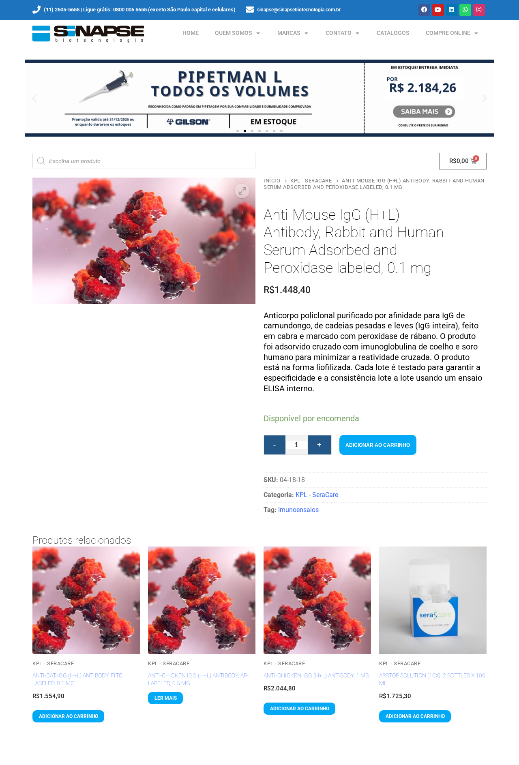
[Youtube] (438, 10)
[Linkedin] (452, 10)
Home (190, 33)
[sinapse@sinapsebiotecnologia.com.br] (250, 10)
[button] (34, 98)
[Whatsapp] (465, 10)
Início (272, 181)
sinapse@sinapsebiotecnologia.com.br (299, 10)
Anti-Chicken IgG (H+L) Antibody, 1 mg (316, 675)
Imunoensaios (298, 510)
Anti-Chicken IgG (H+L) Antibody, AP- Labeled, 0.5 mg (198, 679)
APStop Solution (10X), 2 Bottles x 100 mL (432, 679)
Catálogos (393, 33)
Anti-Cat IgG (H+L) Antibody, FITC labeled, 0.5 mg (77, 679)
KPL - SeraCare (311, 181)
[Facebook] (424, 10)
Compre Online (448, 33)
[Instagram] (479, 10)
